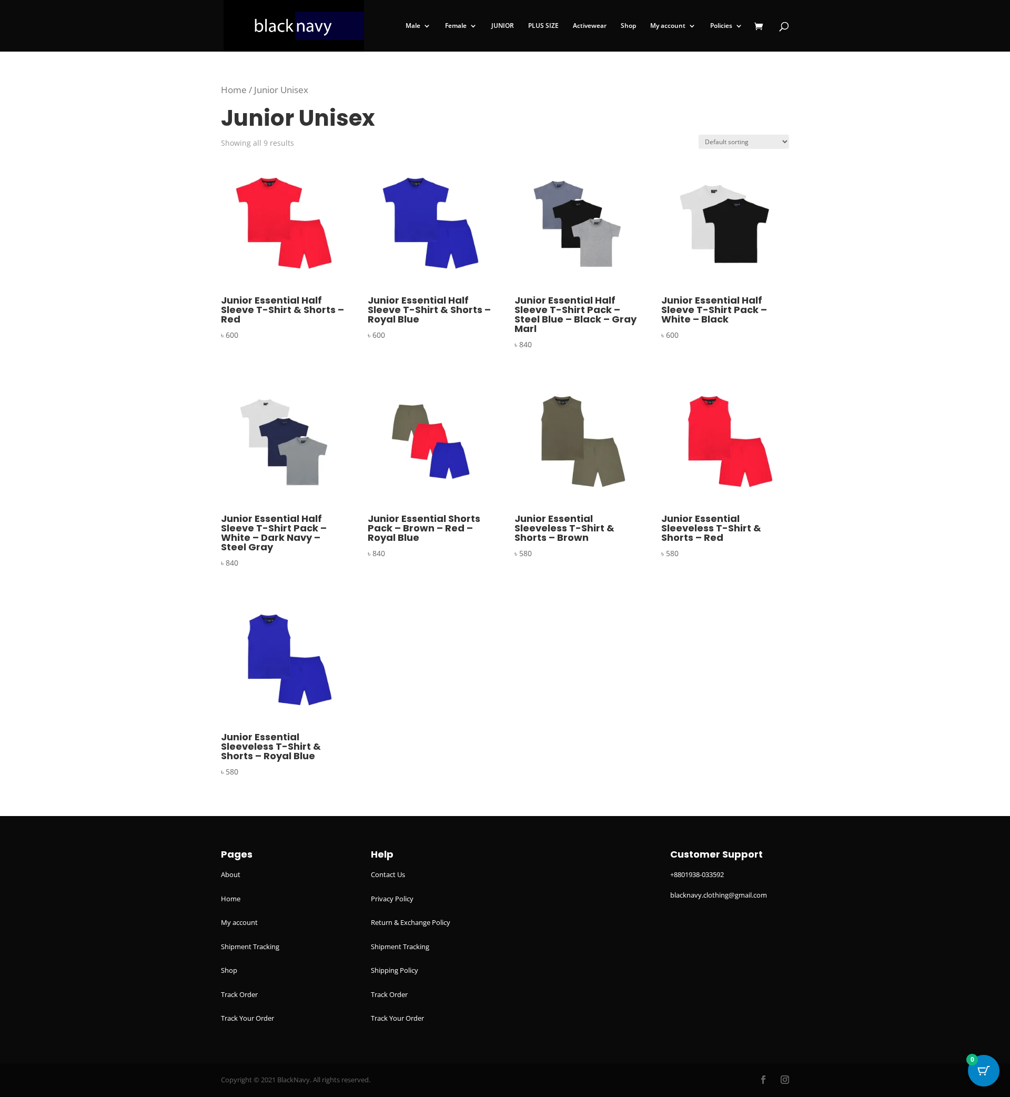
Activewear (590, 26)
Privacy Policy (392, 898)
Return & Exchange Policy (410, 922)
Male (413, 26)
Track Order (239, 994)
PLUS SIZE (543, 26)
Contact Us (388, 874)
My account (667, 26)
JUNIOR (502, 26)
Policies (721, 26)
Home (234, 90)
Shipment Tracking (250, 946)
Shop (628, 26)
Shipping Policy (394, 970)
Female (456, 26)
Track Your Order (247, 1018)
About (230, 874)
